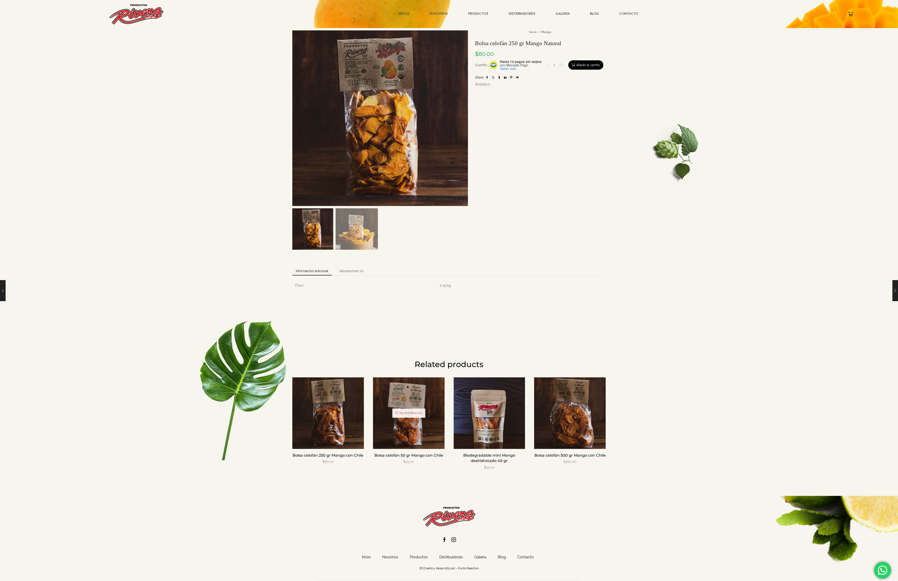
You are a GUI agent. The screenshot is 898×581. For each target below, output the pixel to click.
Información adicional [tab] (312, 271)
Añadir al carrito (588, 65)
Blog (594, 14)
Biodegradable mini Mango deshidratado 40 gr (489, 458)
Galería (563, 14)
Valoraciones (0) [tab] (351, 271)
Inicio (404, 14)
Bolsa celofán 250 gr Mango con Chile (328, 455)
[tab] (312, 271)
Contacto (628, 14)
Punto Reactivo (468, 568)
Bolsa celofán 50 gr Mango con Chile (408, 455)
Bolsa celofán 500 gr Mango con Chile (570, 455)
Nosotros (438, 14)
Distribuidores (522, 14)
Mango (546, 32)
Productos (478, 14)
